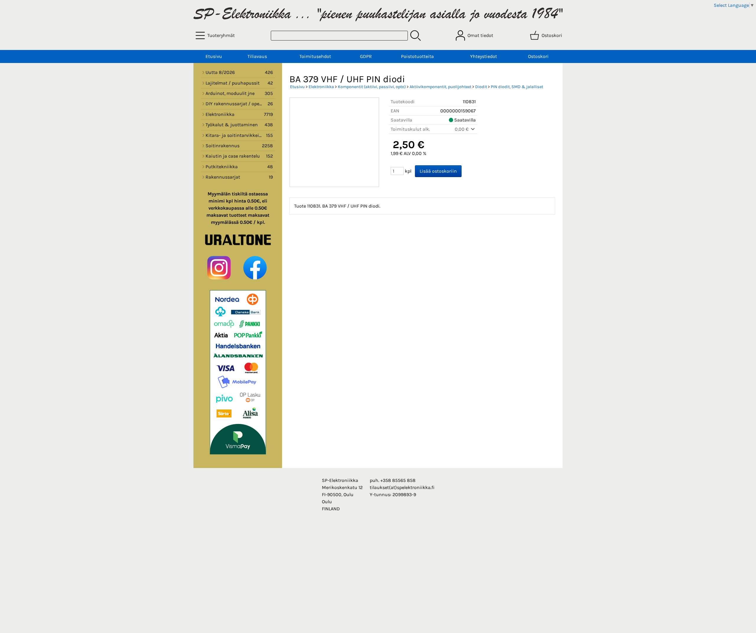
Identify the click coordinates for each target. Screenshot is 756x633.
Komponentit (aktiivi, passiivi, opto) (372, 86)
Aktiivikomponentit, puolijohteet (440, 86)
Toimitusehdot (315, 56)
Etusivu (214, 56)
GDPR (366, 56)
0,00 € (462, 129)
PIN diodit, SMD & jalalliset (517, 86)
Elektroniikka (321, 86)
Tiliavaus (257, 56)
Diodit (481, 86)
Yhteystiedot (483, 56)
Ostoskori (538, 56)
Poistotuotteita (417, 56)
